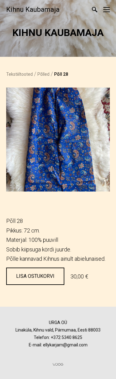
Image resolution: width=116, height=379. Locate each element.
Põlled (43, 74)
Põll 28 (61, 74)
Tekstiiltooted (19, 74)
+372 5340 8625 (66, 337)
